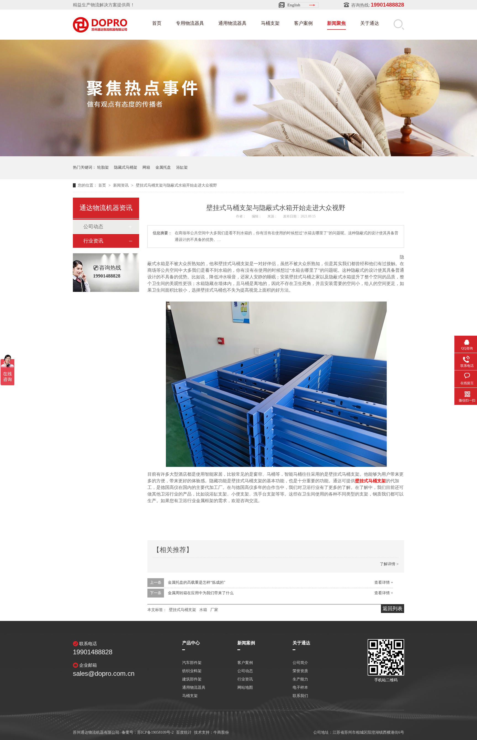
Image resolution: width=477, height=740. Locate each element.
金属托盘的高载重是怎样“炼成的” (196, 582)
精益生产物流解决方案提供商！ (104, 4)
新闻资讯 (121, 185)
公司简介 (300, 663)
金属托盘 (163, 167)
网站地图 (245, 688)
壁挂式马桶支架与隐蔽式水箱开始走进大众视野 (176, 185)
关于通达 (369, 23)
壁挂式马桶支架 (370, 480)
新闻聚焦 (336, 23)
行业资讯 (93, 241)
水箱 (203, 610)
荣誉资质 (300, 671)
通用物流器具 (232, 23)
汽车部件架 (192, 663)
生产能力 (300, 679)
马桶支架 (270, 23)
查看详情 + (383, 582)
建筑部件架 (192, 679)
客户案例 (303, 23)
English (293, 5)
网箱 (146, 167)
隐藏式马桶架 (125, 167)
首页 (156, 23)
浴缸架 (182, 167)
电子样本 (300, 688)
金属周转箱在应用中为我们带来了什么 (201, 593)
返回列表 (392, 608)
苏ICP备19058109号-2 (155, 732)
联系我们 (300, 696)
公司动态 (93, 226)
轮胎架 (103, 167)
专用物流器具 (190, 23)
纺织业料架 (192, 671)
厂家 (214, 610)
